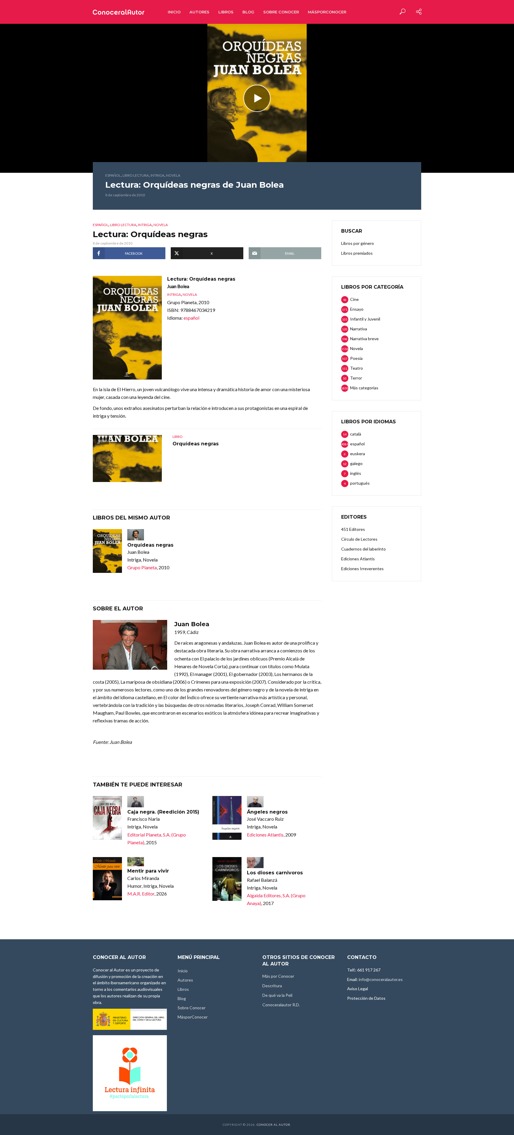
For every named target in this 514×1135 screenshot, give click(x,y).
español (113, 175)
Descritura (272, 985)
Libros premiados (357, 253)
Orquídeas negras (196, 444)
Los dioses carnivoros (275, 873)
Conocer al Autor (273, 1124)
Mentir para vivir (148, 871)
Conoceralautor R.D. (281, 1004)
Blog (248, 12)
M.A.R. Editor (140, 893)
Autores (199, 12)
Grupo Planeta (142, 567)
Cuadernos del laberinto (363, 548)
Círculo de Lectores (359, 539)
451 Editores (353, 529)
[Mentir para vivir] (107, 878)
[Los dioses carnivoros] (227, 879)
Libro (178, 436)
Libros (226, 12)
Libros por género (357, 243)
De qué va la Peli (277, 995)
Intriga (157, 175)
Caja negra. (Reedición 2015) (163, 812)
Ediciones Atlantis (265, 834)
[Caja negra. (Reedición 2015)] (107, 818)
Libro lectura (136, 175)
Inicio (174, 12)
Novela (173, 175)
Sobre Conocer (281, 12)
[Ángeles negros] (227, 818)
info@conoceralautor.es (381, 979)
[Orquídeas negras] (107, 551)
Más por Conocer (278, 976)
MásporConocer (327, 12)
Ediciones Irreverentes (362, 568)
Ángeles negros (267, 812)
